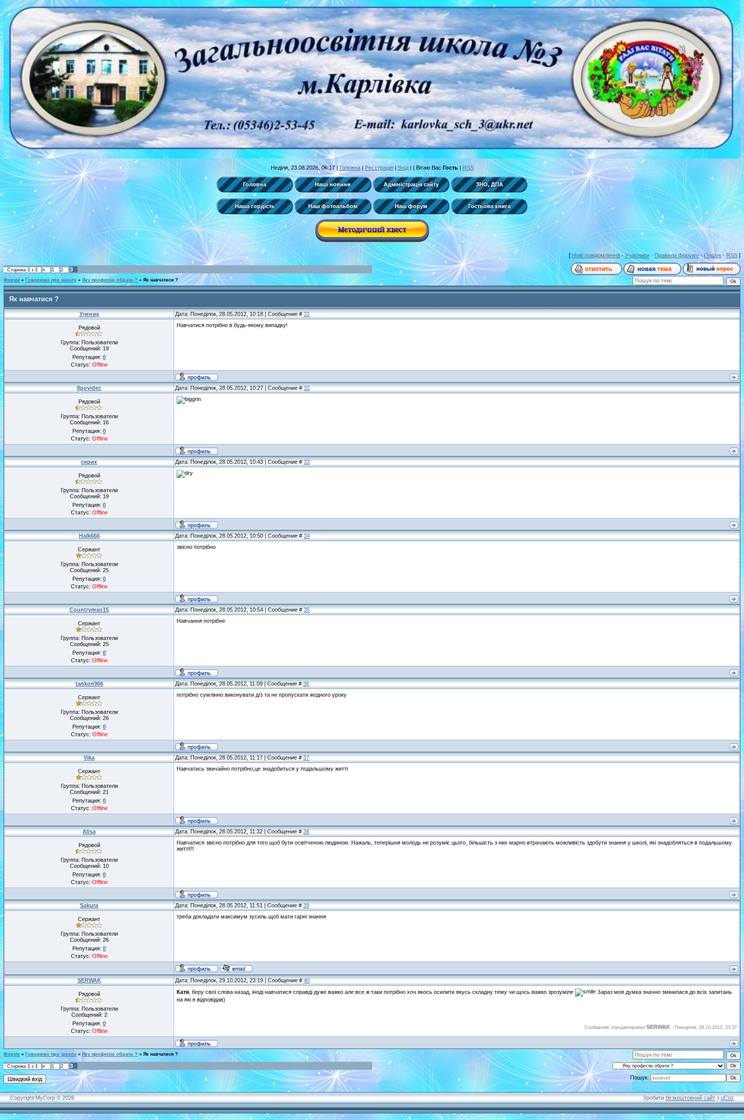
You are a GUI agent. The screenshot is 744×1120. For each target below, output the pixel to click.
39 (306, 905)
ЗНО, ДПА (489, 184)
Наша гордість (255, 206)
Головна (350, 168)
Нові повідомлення (596, 255)
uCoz (727, 1098)
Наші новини (333, 184)
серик (89, 462)
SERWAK (89, 980)
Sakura (89, 905)
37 (306, 757)
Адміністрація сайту (411, 184)
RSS (468, 168)
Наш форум (411, 206)
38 (306, 831)
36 (306, 684)
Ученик (89, 314)
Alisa (89, 831)
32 (307, 388)
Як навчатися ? (160, 280)
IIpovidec (89, 388)
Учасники (637, 255)
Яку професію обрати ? (110, 280)
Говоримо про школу (50, 280)
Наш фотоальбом (332, 206)
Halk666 (89, 536)
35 (307, 610)
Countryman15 (89, 610)
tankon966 (89, 684)
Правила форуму (676, 255)
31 (307, 314)
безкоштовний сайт (690, 1098)
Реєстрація (379, 168)
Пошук (712, 255)
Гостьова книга (489, 206)
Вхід (403, 168)
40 (307, 980)
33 (307, 462)
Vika (89, 757)
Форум (12, 280)
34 (307, 536)
